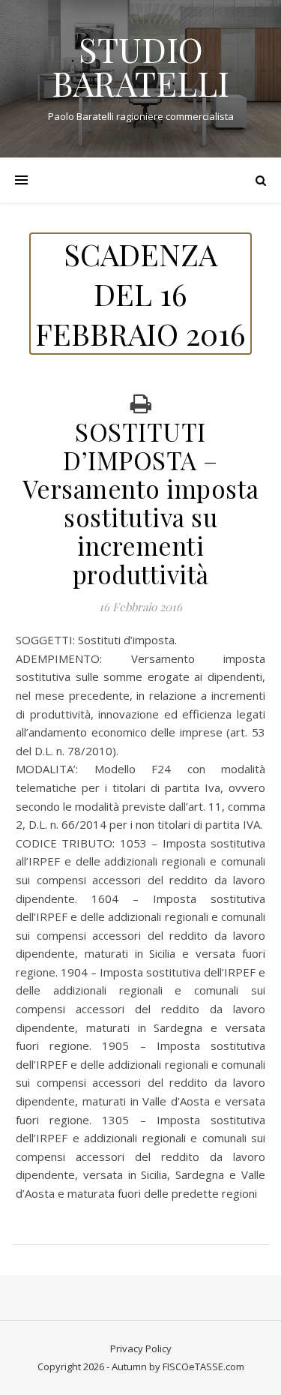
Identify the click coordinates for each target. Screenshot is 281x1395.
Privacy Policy (141, 1348)
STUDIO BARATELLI (140, 66)
